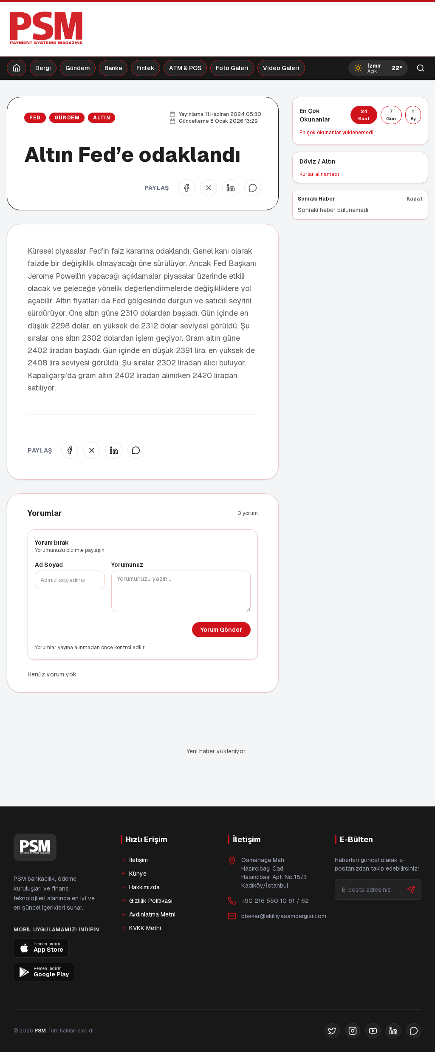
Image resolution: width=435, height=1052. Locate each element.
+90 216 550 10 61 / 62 (275, 872)
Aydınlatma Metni (152, 885)
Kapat (415, 198)
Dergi (43, 68)
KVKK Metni (145, 899)
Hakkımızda (144, 858)
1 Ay (413, 115)
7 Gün (391, 115)
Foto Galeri (232, 68)
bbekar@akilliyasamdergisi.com (283, 887)
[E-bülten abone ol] (411, 860)
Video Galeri (281, 68)
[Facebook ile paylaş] (186, 187)
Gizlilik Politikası (150, 872)
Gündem (77, 68)
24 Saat (364, 115)
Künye (138, 844)
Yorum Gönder (221, 629)
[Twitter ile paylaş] (208, 187)
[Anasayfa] (16, 68)
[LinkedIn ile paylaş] (230, 187)
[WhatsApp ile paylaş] (252, 187)
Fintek (145, 68)
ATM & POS (185, 68)
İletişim (138, 831)
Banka (113, 68)
